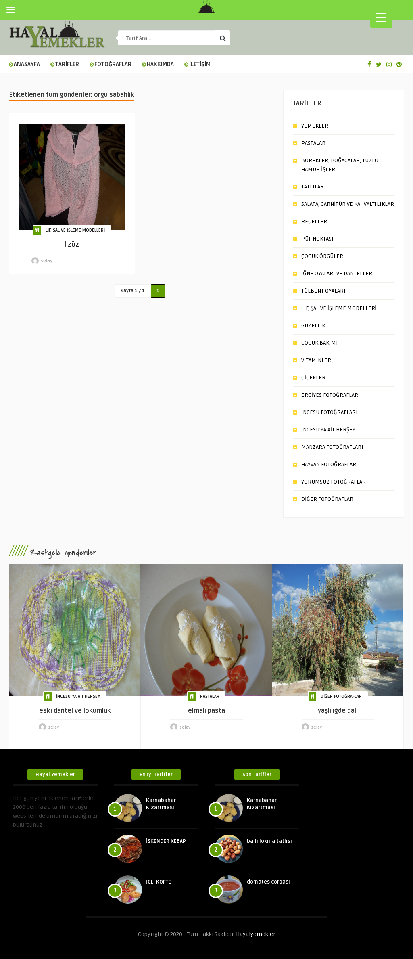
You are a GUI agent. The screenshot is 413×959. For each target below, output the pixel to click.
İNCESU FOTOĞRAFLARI (329, 412)
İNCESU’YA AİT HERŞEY (328, 429)
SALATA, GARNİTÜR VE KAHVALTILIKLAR (347, 204)
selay (46, 261)
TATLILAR (312, 186)
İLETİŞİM (200, 64)
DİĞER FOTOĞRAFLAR (327, 499)
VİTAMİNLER (316, 360)
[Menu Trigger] (381, 17)
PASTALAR (313, 143)
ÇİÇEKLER (313, 377)
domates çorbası (268, 882)
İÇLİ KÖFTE (158, 882)
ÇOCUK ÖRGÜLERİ (323, 256)
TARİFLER (67, 64)
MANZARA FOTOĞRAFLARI (332, 447)
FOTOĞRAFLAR (112, 64)
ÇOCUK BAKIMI (319, 342)
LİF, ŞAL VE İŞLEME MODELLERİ (75, 230)
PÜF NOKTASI (317, 238)
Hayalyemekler (255, 934)
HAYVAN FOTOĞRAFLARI (329, 464)
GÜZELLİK (313, 325)
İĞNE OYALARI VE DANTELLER (336, 273)
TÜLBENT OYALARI (323, 290)
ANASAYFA (27, 64)
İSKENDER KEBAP (166, 841)
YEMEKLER (314, 125)
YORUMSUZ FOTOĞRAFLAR (333, 481)
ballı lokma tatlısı (269, 841)
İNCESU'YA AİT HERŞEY (78, 696)
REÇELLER (314, 221)
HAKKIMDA (160, 64)
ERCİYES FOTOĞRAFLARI (330, 395)
